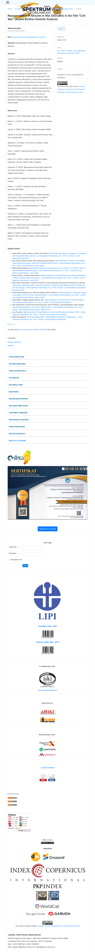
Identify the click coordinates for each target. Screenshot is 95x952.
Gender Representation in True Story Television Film (32, 307)
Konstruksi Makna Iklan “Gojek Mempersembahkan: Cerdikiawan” (52, 317)
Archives (18, 9)
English (10, 346)
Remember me (16, 560)
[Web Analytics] (47, 843)
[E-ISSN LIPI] (47, 601)
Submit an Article (47, 529)
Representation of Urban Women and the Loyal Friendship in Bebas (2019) (51, 312)
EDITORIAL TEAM (15, 385)
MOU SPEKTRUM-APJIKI (18, 406)
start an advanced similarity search (31, 329)
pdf (61, 29)
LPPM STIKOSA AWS (17, 427)
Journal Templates (48, 768)
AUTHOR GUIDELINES (17, 364)
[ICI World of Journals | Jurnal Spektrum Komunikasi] (47, 872)
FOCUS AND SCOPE (16, 357)
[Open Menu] (7, 2)
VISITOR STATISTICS (17, 434)
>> (14, 324)
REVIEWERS (13, 392)
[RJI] (47, 720)
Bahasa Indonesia (14, 342)
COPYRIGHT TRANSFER (18, 413)
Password (12, 553)
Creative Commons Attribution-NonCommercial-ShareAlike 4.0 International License (71, 89)
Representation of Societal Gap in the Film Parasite (64, 300)
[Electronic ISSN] (47, 650)
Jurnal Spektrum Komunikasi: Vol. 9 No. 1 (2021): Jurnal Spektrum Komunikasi (41, 302)
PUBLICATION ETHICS (17, 371)
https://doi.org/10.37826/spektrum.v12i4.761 (28, 37)
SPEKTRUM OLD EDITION (18, 420)
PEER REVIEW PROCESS (18, 399)
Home (10, 9)
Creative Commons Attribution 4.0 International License (59, 926)
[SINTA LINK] (19, 457)
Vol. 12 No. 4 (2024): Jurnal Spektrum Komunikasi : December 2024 (48, 9)
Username (13, 547)
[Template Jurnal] (43, 778)
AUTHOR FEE (14, 378)
